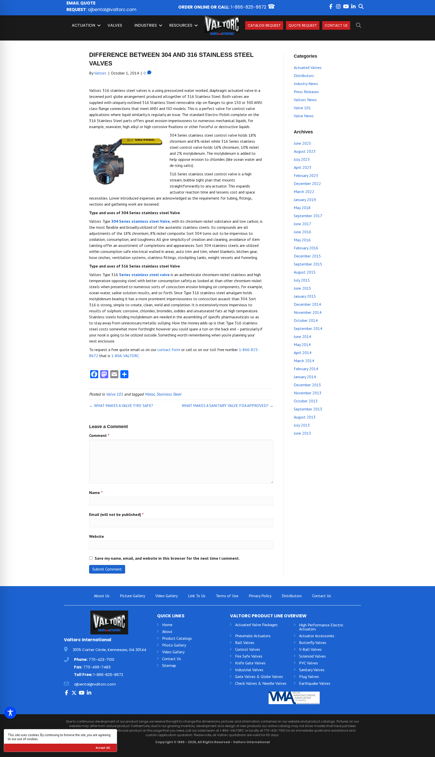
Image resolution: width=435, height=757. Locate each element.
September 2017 (308, 215)
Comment (99, 435)
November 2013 (307, 392)
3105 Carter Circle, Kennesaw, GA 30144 (109, 649)
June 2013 (302, 433)
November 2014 (307, 312)
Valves (114, 25)
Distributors (304, 75)
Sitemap (169, 665)
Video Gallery (166, 595)
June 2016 (302, 231)
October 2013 (306, 400)
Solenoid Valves (312, 656)
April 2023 (302, 167)
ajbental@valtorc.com (112, 10)
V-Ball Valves (310, 649)
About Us (102, 595)
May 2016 (302, 239)
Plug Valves (309, 676)
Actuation (83, 25)
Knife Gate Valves (250, 662)
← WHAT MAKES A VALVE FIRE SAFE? (121, 405)
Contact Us (336, 25)
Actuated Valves (307, 67)
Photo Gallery (174, 645)
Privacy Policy (260, 595)
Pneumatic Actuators (253, 635)
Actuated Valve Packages (256, 624)
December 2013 (307, 384)
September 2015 (308, 264)
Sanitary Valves (311, 669)
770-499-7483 (97, 667)
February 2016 (306, 247)
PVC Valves (308, 662)
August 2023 (305, 151)
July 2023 (302, 159)
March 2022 (304, 191)
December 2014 (307, 304)
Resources (180, 25)
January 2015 (305, 296)
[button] (330, 6)
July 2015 (302, 280)
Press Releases (306, 91)
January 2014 (305, 376)
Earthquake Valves (314, 683)
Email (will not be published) (116, 514)
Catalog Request (264, 25)
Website (96, 536)
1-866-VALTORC (125, 355)
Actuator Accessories (316, 635)
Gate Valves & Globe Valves (259, 676)
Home (167, 624)
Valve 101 (114, 394)
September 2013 (308, 408)
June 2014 (302, 336)
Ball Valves (244, 642)
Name (96, 492)
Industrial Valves (249, 669)
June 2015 (302, 288)
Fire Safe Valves (248, 656)
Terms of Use (227, 595)
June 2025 (302, 143)
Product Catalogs (177, 638)
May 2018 (302, 207)
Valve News (304, 115)
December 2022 (307, 183)
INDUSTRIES (145, 25)
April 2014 (302, 352)
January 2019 (305, 199)
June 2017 (302, 223)
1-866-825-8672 (248, 7)
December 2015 (307, 255)
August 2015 (305, 272)
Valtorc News (305, 99)
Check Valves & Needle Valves (260, 683)
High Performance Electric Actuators (321, 626)
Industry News (306, 83)
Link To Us (196, 595)
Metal (150, 394)
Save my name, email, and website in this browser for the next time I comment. (167, 558)
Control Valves (247, 649)
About (167, 631)
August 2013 (305, 417)
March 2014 (304, 360)
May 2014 (302, 344)
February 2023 (306, 175)
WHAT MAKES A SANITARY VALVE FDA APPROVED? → (227, 405)
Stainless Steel (168, 394)
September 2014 (308, 328)
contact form (168, 349)
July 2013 (302, 425)
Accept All (103, 747)
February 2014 (306, 368)
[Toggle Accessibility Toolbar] (10, 712)
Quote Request (302, 25)
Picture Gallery (132, 595)
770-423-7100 (101, 659)
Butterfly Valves (312, 642)
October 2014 (306, 320)
